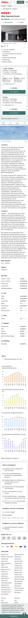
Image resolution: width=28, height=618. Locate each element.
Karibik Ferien (4, 559)
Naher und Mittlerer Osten (6, 564)
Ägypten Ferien (5, 585)
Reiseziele (4, 551)
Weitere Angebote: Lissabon (9, 458)
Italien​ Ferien (4, 567)
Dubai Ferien (4, 580)
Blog (19, 538)
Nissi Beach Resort (19, 576)
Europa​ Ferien (4, 554)
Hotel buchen (17, 556)
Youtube (14, 538)
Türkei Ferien (4, 571)
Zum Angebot (14, 91)
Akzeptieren (14, 616)
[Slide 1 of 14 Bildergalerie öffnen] (14, 33)
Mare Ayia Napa (18, 581)
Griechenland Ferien (6, 582)
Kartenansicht (8, 22)
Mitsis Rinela (17, 585)
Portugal (3, 5)
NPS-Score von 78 (10, 501)
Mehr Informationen (14, 612)
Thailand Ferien (18, 565)
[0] (14, 2)
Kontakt (20, 2)
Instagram (8, 538)
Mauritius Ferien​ (18, 568)
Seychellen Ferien (5, 587)
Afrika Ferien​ (4, 561)
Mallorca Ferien (5, 578)
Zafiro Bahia (17, 592)
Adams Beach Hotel (19, 579)
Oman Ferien (17, 559)
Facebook (3, 538)
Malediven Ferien (5, 569)
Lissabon (9, 5)
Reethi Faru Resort (19, 588)
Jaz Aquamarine (18, 590)
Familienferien (4, 594)
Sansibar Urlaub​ (18, 561)
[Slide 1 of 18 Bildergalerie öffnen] (14, 133)
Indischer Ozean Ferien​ (7, 556)
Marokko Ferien (18, 572)
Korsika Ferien (18, 563)
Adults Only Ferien (19, 554)
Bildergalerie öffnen (25, 40)
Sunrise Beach (18, 583)
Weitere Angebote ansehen (9, 118)
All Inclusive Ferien (6, 589)
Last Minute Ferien (6, 591)
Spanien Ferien (18, 570)
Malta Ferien (4, 576)
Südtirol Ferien (18, 574)
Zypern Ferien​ (4, 573)
